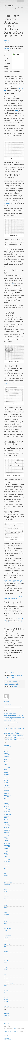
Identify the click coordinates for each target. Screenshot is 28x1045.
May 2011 (6, 782)
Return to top (6, 1023)
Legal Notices (6, 1038)
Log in (5, 1012)
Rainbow (5, 962)
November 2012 (7, 754)
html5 (5, 916)
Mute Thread (6, 937)
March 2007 (6, 858)
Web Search (6, 1006)
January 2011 (6, 788)
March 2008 (6, 842)
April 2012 (6, 764)
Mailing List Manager (8, 928)
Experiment (6, 903)
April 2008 (6, 840)
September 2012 (7, 758)
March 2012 (6, 766)
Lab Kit (5, 926)
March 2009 (6, 824)
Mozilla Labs (9, 5)
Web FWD (6, 1001)
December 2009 (7, 809)
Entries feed (6, 1013)
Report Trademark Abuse (9, 1039)
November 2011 (7, 772)
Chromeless (6, 877)
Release (5, 965)
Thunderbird (6, 981)
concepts (10, 683)
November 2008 (7, 830)
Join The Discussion (13, 580)
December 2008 (7, 829)
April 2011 (6, 784)
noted (15, 1028)
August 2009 (6, 816)
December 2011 (7, 771)
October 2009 (6, 813)
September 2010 (7, 795)
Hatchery (5, 907)
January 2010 (6, 808)
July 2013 (5, 750)
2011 (8, 42)
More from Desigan (8, 704)
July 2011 (5, 779)
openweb (5, 946)
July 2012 (5, 759)
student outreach (7, 972)
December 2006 (7, 859)
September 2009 (7, 814)
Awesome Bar (6, 875)
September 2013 (7, 746)
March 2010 (6, 804)
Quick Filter (6, 960)
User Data (6, 997)
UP (4, 992)
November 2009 (7, 811)
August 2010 (6, 796)
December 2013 (7, 745)
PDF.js (5, 953)
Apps (5, 873)
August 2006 (6, 863)
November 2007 (7, 846)
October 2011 (6, 774)
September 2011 (7, 775)
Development (6, 896)
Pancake (5, 949)
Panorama (6, 951)
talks (5, 976)
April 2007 (6, 856)
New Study (6, 942)
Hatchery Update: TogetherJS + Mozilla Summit (13, 715)
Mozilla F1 (6, 930)
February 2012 (7, 767)
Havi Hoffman (6, 728)
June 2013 (6, 751)
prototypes (17, 684)
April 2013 (6, 753)
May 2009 (6, 821)
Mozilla (20, 1)
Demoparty (6, 889)
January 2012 (6, 769)
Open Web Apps (7, 944)
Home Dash (6, 914)
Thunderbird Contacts (8, 983)
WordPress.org (7, 1017)
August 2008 (6, 835)
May (5, 42)
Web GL (5, 1004)
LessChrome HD (7, 383)
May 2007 (6, 854)
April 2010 (6, 803)
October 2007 (6, 848)
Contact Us (6, 1035)
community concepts (13, 681)
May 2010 (6, 801)
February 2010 (7, 806)
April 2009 (6, 822)
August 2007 (6, 851)
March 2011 (6, 785)
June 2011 (6, 780)
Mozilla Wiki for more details (15, 621)
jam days (5, 919)
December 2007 (7, 845)
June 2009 (6, 819)
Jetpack (5, 923)
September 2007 (7, 850)
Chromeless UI (7, 880)
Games (5, 905)
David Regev (6, 48)
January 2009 (6, 827)
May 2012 (6, 763)
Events (5, 900)
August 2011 (6, 777)
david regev (15, 683)
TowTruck (6, 988)
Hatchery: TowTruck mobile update (11, 722)
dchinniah (6, 40)
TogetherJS (6, 985)
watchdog (6, 999)
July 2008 (5, 837)
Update (5, 994)
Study (5, 974)
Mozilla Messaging (7, 935)
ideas (19, 683)
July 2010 (5, 798)
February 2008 (7, 843)
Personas (6, 955)
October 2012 (6, 756)
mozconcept (11, 684)
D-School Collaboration (8, 887)
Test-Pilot (6, 978)
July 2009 (5, 817)
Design (5, 891)
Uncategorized (7, 990)
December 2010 (7, 790)
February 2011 (7, 787)
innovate (7, 684)
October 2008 (6, 832)
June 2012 (6, 761)
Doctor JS (5, 898)
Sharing (5, 969)
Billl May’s (12, 672)
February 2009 (7, 825)
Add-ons (5, 871)
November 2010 (7, 792)
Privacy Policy (6, 1036)
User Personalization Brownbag (12, 737)
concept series (7, 884)
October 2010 (6, 793)
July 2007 (5, 853)
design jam (6, 894)
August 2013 (6, 748)
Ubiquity (17, 110)
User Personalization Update (10, 713)
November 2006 (7, 861)
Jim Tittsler (6, 732)
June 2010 (6, 800)
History (5, 912)
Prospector (6, 958)
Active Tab (6, 868)
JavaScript (6, 921)
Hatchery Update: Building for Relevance (12, 720)
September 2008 (7, 834)
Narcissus (6, 939)
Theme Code (6, 1041)
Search (5, 967)
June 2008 (6, 838)
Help (5, 910)
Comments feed (7, 1015)
